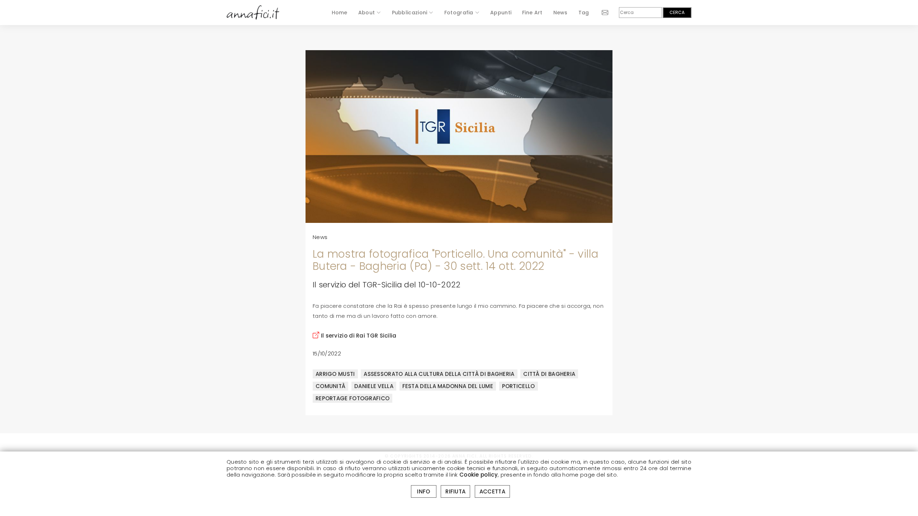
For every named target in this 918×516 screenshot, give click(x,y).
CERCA (677, 12)
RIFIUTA (455, 491)
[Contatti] (598, 12)
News (560, 12)
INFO (424, 491)
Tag (583, 12)
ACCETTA (492, 491)
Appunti (500, 12)
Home (339, 12)
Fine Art (532, 12)
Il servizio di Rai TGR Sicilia (357, 335)
